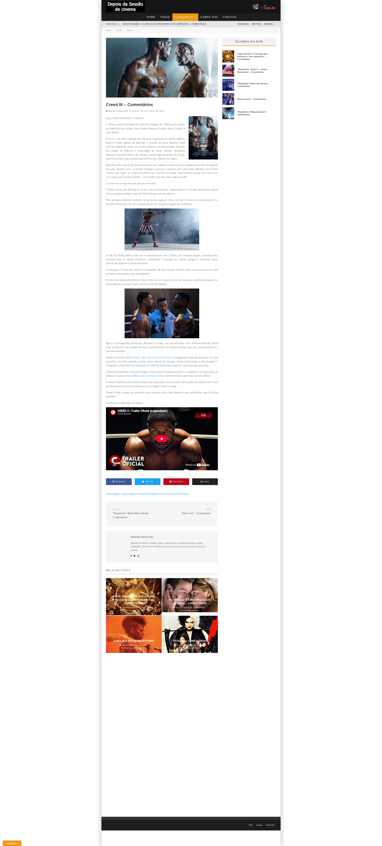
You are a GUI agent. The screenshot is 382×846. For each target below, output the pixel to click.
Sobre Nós (209, 17)
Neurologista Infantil (134, 493)
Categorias (184, 17)
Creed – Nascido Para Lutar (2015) (152, 357)
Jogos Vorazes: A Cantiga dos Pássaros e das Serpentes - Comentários (164, 24)
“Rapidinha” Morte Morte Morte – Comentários (132, 513)
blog (215, 392)
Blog (251, 825)
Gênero (268, 24)
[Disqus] (162, 700)
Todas (165, 17)
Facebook (243, 24)
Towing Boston (154, 493)
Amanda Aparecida (118, 111)
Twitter (256, 24)
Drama (135, 111)
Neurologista (113, 493)
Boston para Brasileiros (176, 493)
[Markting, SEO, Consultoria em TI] (264, 5)
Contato (230, 17)
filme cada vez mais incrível (148, 375)
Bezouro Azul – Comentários (251, 99)
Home (151, 17)
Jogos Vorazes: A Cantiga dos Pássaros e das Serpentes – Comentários (252, 56)
